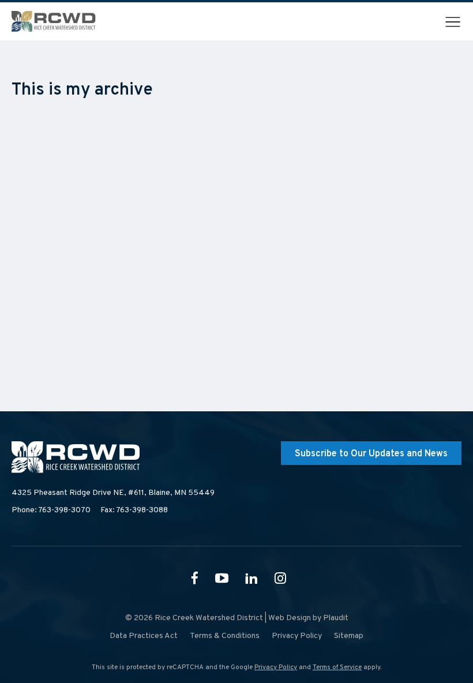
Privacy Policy (275, 667)
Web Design (289, 618)
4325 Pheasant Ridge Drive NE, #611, (113, 493)
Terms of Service (337, 667)
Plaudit (335, 618)
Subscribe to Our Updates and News (371, 454)
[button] (452, 21)
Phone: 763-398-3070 (51, 510)
